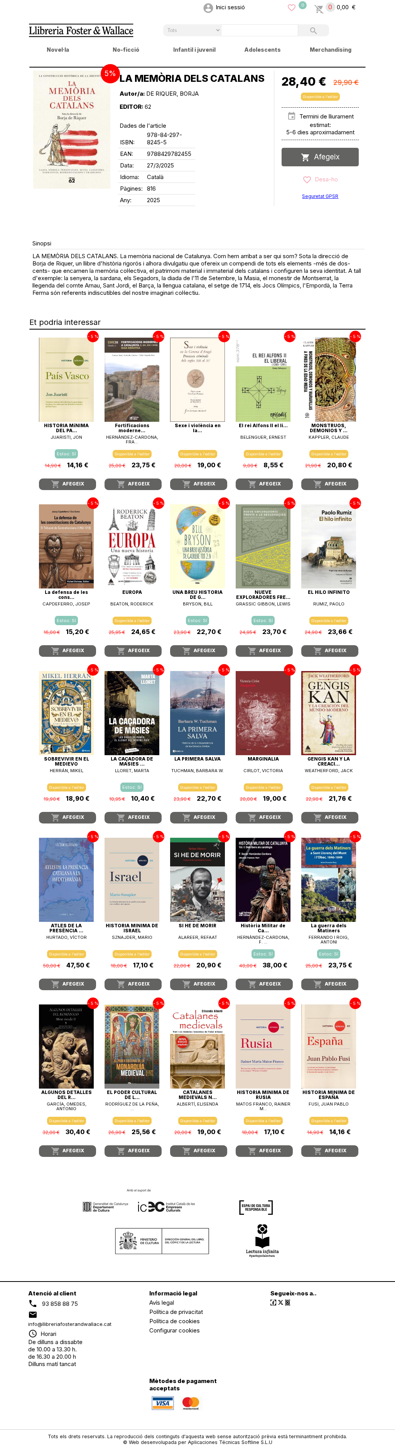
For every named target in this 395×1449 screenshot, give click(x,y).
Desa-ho (325, 179)
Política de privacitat (176, 1311)
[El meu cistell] (319, 7)
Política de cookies (174, 1321)
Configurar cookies (174, 1330)
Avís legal (161, 1302)
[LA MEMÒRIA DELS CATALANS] (71, 130)
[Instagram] (287, 1302)
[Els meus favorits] (291, 7)
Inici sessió (230, 7)
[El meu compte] (208, 7)
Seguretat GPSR (320, 196)
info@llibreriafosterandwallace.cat (69, 1324)
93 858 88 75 (60, 1303)
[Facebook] (273, 1302)
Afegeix (325, 156)
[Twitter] (281, 1302)
